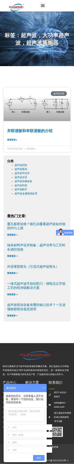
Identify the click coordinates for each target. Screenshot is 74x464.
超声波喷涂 (21, 169)
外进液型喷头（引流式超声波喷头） (33, 266)
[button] (43, 5)
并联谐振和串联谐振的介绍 (29, 130)
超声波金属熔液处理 (26, 193)
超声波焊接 (21, 185)
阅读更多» (12, 139)
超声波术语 (21, 177)
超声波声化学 (22, 173)
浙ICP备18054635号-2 (56, 460)
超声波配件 (21, 189)
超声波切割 (21, 165)
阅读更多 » (12, 234)
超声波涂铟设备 (23, 181)
